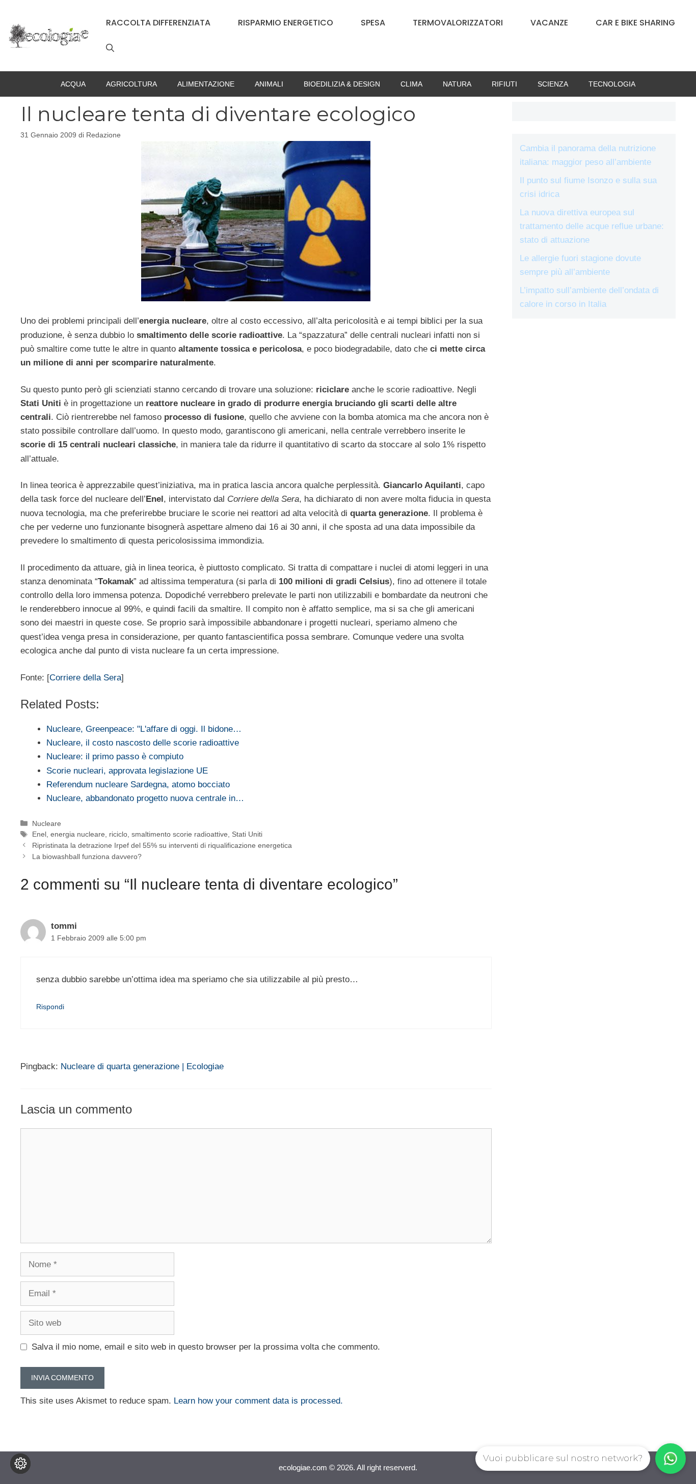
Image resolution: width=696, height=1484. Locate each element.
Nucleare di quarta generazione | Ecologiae (142, 1066)
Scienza (553, 84)
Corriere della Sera (85, 677)
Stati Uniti (247, 834)
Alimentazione (205, 84)
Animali (269, 84)
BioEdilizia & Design (342, 84)
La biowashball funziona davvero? (87, 856)
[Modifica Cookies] (20, 1463)
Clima (411, 84)
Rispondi (50, 1007)
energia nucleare (77, 834)
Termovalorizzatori (458, 22)
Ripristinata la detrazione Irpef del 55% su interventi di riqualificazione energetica (162, 845)
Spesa (373, 22)
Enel (39, 834)
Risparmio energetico (285, 22)
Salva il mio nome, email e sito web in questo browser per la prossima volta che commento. (206, 1347)
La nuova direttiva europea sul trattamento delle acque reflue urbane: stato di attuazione (592, 226)
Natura (457, 84)
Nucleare (46, 823)
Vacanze (549, 22)
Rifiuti (504, 84)
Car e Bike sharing (635, 22)
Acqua (73, 84)
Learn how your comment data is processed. (258, 1401)
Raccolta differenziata (158, 22)
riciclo (118, 834)
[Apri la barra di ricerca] (110, 48)
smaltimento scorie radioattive (179, 834)
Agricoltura (131, 84)
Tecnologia (611, 84)
